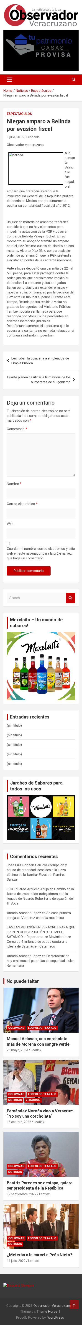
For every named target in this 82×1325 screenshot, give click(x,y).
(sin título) (14, 726)
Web (10, 524)
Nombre (14, 484)
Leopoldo (33, 137)
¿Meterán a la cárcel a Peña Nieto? (39, 1254)
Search (70, 598)
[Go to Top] (74, 1304)
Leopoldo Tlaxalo (42, 1027)
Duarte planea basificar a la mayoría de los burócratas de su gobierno (39, 379)
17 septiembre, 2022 (21, 1194)
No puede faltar (23, 981)
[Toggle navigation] (9, 79)
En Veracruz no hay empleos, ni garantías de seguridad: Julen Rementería (40, 961)
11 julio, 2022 (16, 1261)
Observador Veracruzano (52, 1306)
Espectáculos (19, 114)
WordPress (55, 1317)
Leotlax (36, 1050)
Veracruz (33, 1100)
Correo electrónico (22, 504)
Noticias (15, 1100)
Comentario (17, 429)
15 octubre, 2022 (19, 1122)
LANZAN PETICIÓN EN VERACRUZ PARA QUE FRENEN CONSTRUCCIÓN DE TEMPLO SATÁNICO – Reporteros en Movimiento (41, 932)
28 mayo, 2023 (17, 1050)
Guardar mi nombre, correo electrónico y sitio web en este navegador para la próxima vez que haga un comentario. (41, 553)
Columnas (16, 1027)
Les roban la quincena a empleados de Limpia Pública (40, 360)
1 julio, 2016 (15, 137)
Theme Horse (47, 1312)
